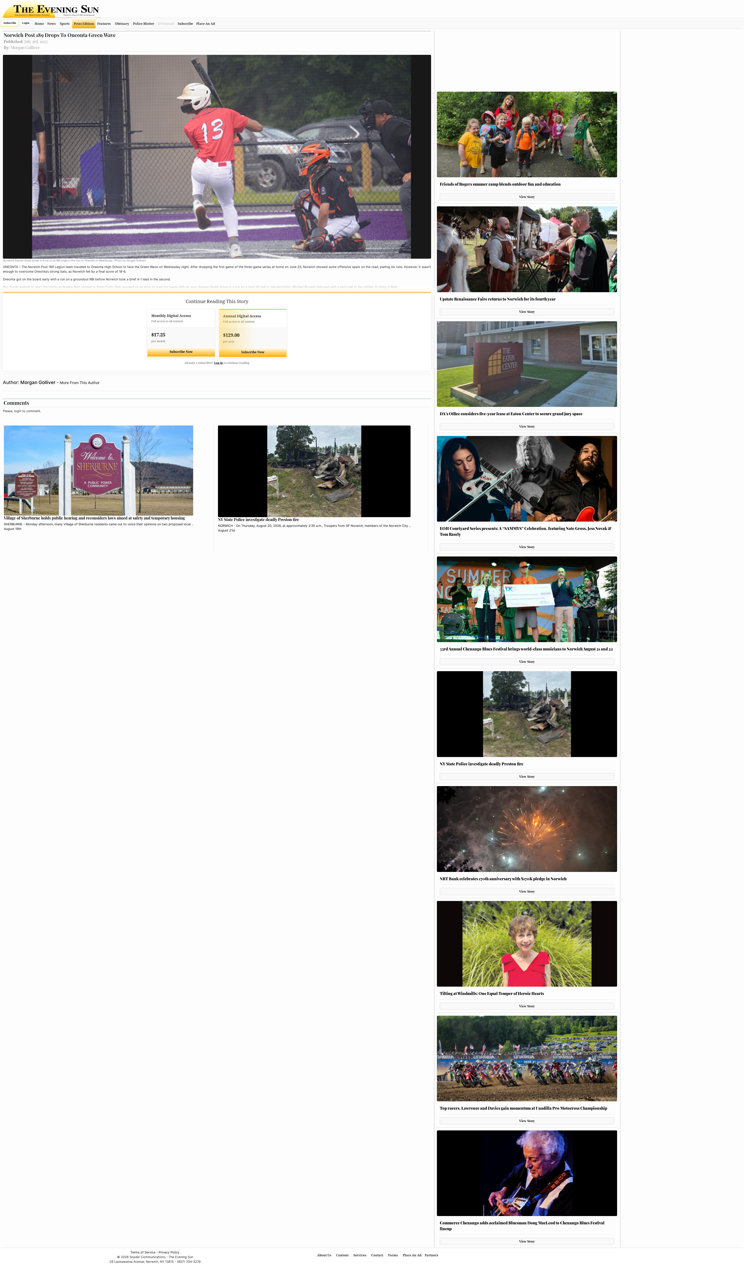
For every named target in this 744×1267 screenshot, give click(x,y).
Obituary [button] (122, 24)
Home (39, 24)
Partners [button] (432, 1255)
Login (25, 23)
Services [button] (360, 1255)
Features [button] (104, 24)
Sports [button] (65, 24)
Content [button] (342, 1255)
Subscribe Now (181, 352)
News (51, 24)
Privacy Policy (169, 1252)
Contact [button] (377, 1255)
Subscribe (9, 23)
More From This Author (80, 382)
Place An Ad (205, 24)
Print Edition (84, 24)
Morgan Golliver (38, 382)
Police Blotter (143, 24)
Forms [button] (393, 1255)
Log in (218, 362)
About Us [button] (324, 1255)
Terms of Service (143, 1252)
